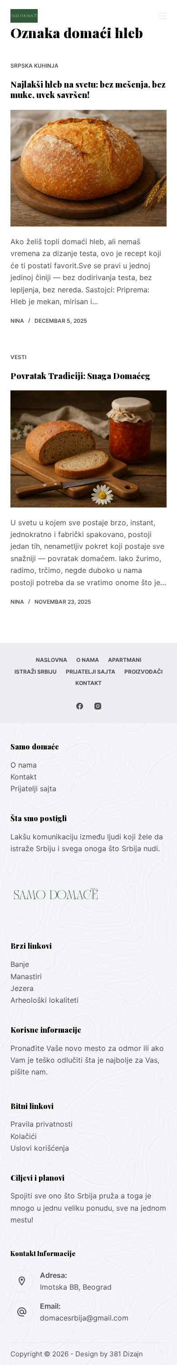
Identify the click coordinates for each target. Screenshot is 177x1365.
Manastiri (26, 976)
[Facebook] (79, 706)
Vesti (18, 357)
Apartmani (124, 659)
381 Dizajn (126, 1354)
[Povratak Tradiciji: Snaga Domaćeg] (88, 448)
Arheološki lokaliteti (44, 1000)
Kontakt (88, 683)
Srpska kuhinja (34, 65)
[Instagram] (97, 706)
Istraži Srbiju (36, 671)
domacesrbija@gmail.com (84, 1317)
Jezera (22, 988)
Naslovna (51, 659)
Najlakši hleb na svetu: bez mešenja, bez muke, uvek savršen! (88, 89)
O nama (87, 659)
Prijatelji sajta (90, 671)
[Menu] (162, 16)
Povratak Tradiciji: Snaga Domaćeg (80, 375)
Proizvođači (143, 671)
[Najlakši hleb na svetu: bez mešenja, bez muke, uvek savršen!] (88, 168)
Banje (20, 964)
